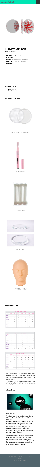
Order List (25, 59)
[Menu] (38, 2)
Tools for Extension (20, 61)
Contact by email (16, 59)
